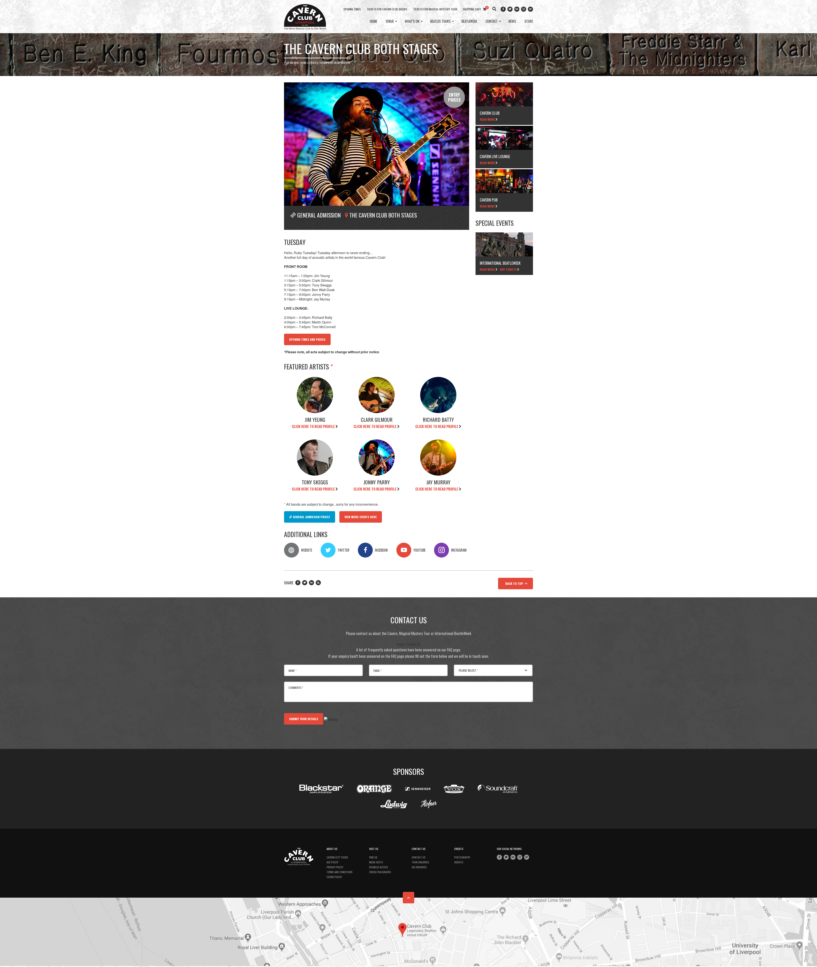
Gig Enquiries (419, 867)
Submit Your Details (303, 719)
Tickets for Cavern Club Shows (387, 9)
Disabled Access (378, 867)
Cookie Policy (334, 877)
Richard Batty (438, 419)
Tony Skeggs (315, 482)
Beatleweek (469, 21)
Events (312, 62)
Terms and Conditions (340, 872)
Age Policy (332, 862)
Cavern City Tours (337, 857)
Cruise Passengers (380, 872)
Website (458, 862)
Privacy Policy (335, 867)
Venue (390, 21)
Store (528, 21)
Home (373, 21)
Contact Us (419, 857)
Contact (492, 21)
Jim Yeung (315, 419)
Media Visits (376, 862)
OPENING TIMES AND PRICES (307, 339)
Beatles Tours (440, 21)
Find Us (373, 857)
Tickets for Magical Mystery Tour (435, 9)
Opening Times (352, 9)
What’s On (412, 21)
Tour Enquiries (420, 862)
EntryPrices (454, 97)
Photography (462, 857)
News (512, 21)
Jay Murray (438, 482)
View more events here (360, 517)
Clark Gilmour (377, 419)
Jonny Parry (376, 482)
